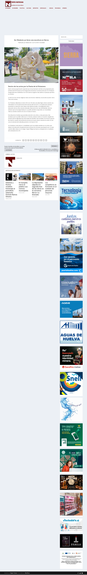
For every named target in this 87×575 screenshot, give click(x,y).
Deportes (35, 8)
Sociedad (7, 8)
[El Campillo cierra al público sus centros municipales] (25, 176)
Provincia (57, 8)
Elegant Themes (13, 573)
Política (22, 8)
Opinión (64, 8)
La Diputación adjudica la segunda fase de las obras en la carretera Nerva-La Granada (38, 189)
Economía (15, 8)
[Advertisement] (43, 23)
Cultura (28, 8)
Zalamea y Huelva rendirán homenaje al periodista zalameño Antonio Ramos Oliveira (11, 190)
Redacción (28, 42)
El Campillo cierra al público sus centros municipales (23, 187)
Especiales (43, 8)
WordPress (27, 573)
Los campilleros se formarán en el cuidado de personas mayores (51, 188)
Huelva (51, 8)
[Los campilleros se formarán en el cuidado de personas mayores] (51, 176)
